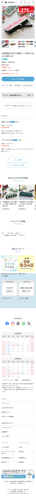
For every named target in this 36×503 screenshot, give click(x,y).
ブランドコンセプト (6, 427)
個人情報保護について (7, 458)
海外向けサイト (5, 462)
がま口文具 (10, 233)
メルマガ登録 (5, 447)
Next (35, 197)
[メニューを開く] (2, 2)
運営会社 (21, 451)
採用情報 (21, 462)
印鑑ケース (18, 233)
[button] (25, 2)
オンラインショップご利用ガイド (8, 452)
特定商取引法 (22, 458)
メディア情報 (5, 436)
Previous (1, 197)
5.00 (12, 73)
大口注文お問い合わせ (7, 408)
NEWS (20, 447)
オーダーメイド (5, 403)
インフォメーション (24, 443)
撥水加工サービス (6, 412)
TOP (2, 233)
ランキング (4, 443)
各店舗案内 (4, 432)
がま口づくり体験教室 (7, 416)
